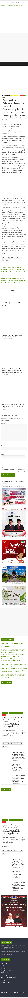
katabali (16, 117)
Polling (3, 980)
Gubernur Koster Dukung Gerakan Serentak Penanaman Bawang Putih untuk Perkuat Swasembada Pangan (12, 660)
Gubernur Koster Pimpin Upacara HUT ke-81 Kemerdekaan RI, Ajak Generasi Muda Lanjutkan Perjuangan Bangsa (13, 645)
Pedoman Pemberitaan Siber (8, 977)
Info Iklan (3, 968)
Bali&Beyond (6, 95)
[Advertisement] (14, 47)
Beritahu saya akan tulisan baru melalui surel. (15, 486)
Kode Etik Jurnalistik (6, 975)
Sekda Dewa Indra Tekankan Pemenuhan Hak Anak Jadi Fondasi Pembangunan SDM (17, 767)
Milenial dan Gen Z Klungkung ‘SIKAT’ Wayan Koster (12, 336)
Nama (3, 446)
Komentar (4, 423)
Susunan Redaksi (5, 982)
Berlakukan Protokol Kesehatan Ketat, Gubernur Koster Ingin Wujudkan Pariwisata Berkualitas (13, 370)
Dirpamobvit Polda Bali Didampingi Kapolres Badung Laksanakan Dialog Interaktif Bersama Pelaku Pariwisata (13, 281)
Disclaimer (4, 966)
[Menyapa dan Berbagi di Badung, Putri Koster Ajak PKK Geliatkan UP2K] (14, 378)
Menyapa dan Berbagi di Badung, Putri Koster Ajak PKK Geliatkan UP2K (13, 406)
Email (3, 454)
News (22, 95)
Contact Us (4, 963)
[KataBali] (2, 63)
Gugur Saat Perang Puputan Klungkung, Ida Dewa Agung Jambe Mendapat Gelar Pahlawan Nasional (13, 269)
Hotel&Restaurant (15, 95)
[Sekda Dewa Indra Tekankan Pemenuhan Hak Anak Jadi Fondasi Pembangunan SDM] (6, 763)
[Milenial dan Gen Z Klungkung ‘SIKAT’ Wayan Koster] (14, 309)
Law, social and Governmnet (15, 713)
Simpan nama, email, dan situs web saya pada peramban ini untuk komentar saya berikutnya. (13, 470)
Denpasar (5, 713)
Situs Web (4, 462)
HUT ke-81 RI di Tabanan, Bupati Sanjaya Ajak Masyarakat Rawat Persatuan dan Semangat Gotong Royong (12, 675)
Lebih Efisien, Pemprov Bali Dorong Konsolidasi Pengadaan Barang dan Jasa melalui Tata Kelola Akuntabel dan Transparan (13, 650)
